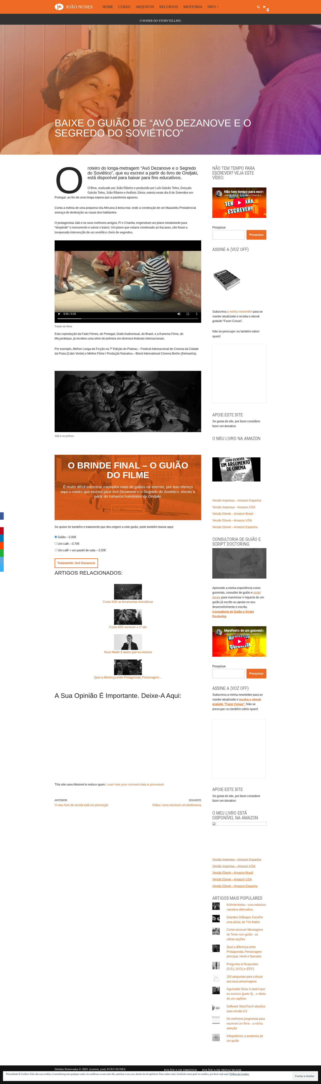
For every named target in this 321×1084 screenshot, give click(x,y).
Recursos (168, 7)
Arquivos (145, 7)
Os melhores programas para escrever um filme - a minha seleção (246, 1023)
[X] (2, 523)
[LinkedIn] (2, 538)
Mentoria (192, 7)
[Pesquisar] (258, 6)
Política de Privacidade (221, 1070)
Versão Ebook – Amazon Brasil (232, 513)
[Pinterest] (2, 531)
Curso (124, 7)
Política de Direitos (180, 1070)
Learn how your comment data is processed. (135, 784)
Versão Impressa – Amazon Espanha (236, 500)
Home (108, 7)
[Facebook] (2, 516)
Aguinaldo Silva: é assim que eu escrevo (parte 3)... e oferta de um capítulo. (246, 993)
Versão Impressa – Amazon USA (233, 507)
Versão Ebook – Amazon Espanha (234, 527)
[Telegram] (2, 568)
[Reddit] (2, 545)
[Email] (2, 560)
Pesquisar (219, 227)
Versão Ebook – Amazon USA (232, 520)
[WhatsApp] (2, 553)
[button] (218, 7)
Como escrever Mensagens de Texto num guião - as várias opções (245, 934)
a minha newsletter (239, 311)
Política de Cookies (239, 1074)
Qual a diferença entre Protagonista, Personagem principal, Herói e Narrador (244, 951)
